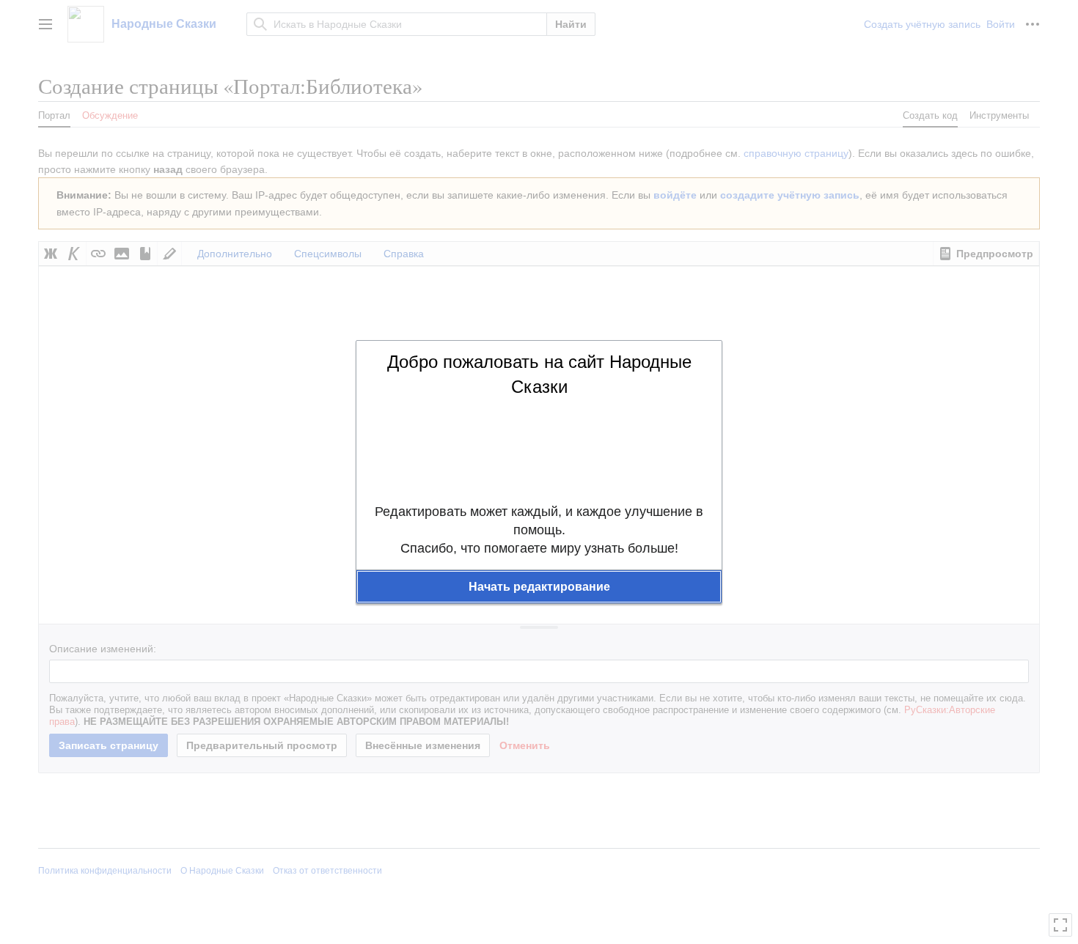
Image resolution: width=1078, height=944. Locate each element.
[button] (539, 587)
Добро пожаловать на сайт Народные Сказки (539, 374)
